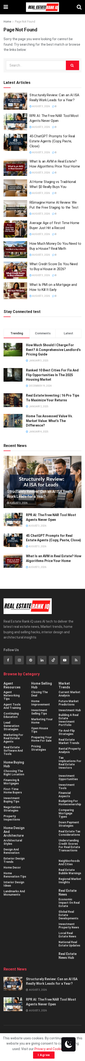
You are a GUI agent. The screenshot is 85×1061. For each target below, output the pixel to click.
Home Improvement (40, 703)
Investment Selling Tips (39, 712)
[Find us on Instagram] (19, 660)
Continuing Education (11, 715)
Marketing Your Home (42, 721)
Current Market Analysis (69, 694)
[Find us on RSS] (76, 660)
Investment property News (69, 925)
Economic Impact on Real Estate (69, 903)
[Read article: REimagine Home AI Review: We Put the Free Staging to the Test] (15, 208)
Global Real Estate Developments (68, 915)
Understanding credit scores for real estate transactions (69, 845)
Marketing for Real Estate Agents (13, 738)
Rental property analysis (70, 750)
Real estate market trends (69, 741)
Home (7, 21)
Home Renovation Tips (15, 875)
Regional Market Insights (70, 880)
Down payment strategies (69, 824)
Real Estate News (67, 892)
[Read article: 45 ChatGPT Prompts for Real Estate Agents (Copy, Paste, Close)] (15, 142)
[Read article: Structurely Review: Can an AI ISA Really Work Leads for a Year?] (15, 101)
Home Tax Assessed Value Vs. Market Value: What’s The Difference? (49, 420)
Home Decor (12, 867)
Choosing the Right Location (14, 772)
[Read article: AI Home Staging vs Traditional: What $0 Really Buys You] (15, 188)
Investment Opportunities (68, 777)
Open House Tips (39, 730)
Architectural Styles (13, 842)
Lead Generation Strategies (11, 726)
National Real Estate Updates (69, 944)
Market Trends (64, 685)
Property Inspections (12, 818)
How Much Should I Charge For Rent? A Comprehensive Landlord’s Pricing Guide (53, 349)
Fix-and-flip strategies (67, 732)
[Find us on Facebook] (8, 660)
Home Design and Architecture (14, 831)
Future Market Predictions (69, 703)
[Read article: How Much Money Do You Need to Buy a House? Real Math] (15, 249)
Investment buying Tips (12, 800)
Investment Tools (67, 786)
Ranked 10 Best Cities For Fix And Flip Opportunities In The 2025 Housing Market (52, 374)
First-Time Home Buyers (13, 790)
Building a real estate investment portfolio (68, 720)
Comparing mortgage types (66, 813)
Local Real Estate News (67, 934)
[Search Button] (79, 7)
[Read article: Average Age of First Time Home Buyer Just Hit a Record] (15, 229)
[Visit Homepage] (42, 7)
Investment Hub (70, 710)
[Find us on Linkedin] (42, 660)
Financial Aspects (65, 794)
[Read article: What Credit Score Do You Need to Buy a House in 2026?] (15, 270)
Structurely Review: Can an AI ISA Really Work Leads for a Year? (40, 494)
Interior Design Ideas (14, 884)
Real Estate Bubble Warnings (70, 871)
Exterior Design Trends (14, 860)
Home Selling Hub (41, 685)
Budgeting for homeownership (70, 802)
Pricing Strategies (38, 748)
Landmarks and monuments (14, 893)
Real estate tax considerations (69, 833)
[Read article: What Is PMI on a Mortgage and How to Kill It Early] (15, 290)
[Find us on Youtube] (64, 660)
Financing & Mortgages (11, 781)
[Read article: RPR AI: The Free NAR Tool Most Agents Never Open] (15, 121)
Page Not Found (25, 21)
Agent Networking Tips (12, 696)
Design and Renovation (11, 851)
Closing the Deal (39, 694)
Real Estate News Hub (67, 956)
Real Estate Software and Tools (13, 751)
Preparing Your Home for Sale (41, 739)
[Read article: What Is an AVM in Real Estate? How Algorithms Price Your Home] (15, 167)
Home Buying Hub (14, 764)
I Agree (44, 1055)
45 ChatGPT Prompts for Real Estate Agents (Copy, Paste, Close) (52, 141)
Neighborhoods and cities (69, 862)
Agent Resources (12, 685)
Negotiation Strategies (12, 809)
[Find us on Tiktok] (53, 660)
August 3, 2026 (41, 106)
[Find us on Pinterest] (30, 660)
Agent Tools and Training (12, 706)
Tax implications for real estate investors (70, 762)
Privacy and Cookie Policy (53, 1049)
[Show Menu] (6, 7)
